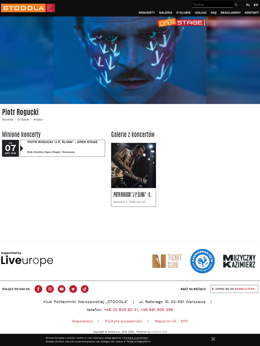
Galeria (165, 13)
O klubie (183, 13)
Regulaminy (231, 13)
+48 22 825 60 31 (121, 310)
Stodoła (7, 120)
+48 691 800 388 (156, 310)
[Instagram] (50, 289)
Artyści (38, 120)
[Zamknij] (213, 339)
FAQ (214, 13)
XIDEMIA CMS (159, 332)
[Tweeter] (73, 289)
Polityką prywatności (136, 338)
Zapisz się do (235, 289)
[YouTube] (61, 289)
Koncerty (147, 13)
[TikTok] (85, 289)
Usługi (201, 13)
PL (248, 5)
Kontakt (252, 13)
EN (256, 5)
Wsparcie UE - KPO (171, 321)
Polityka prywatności (123, 321)
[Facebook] (38, 289)
